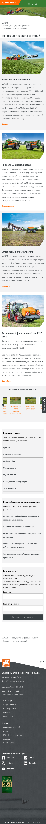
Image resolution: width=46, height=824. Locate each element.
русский (33, 4)
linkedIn (32, 763)
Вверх (39, 661)
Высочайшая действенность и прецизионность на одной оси (22, 535)
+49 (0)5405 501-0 (16, 687)
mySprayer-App (9, 461)
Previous (3, 405)
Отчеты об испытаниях (12, 454)
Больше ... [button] (6, 124)
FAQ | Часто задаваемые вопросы (12, 737)
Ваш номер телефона (11, 604)
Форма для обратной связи (11, 729)
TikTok (32, 757)
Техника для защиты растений (15, 28)
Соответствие (8, 716)
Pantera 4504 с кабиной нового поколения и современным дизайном (21, 518)
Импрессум (7, 700)
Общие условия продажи (9, 710)
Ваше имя (7, 592)
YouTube (10, 768)
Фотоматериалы (9, 468)
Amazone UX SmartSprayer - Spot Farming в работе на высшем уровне (20, 545)
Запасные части (9, 488)
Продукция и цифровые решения (16, 25)
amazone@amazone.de (16, 695)
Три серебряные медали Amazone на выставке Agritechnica (21, 555)
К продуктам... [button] (8, 206)
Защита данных (9, 704)
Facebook (10, 757)
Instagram (11, 763)
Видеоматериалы (10, 475)
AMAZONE (5, 23)
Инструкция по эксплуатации (15, 481)
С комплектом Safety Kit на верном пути (19, 526)
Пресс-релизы (8, 743)
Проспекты (7, 447)
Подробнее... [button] (7, 381)
